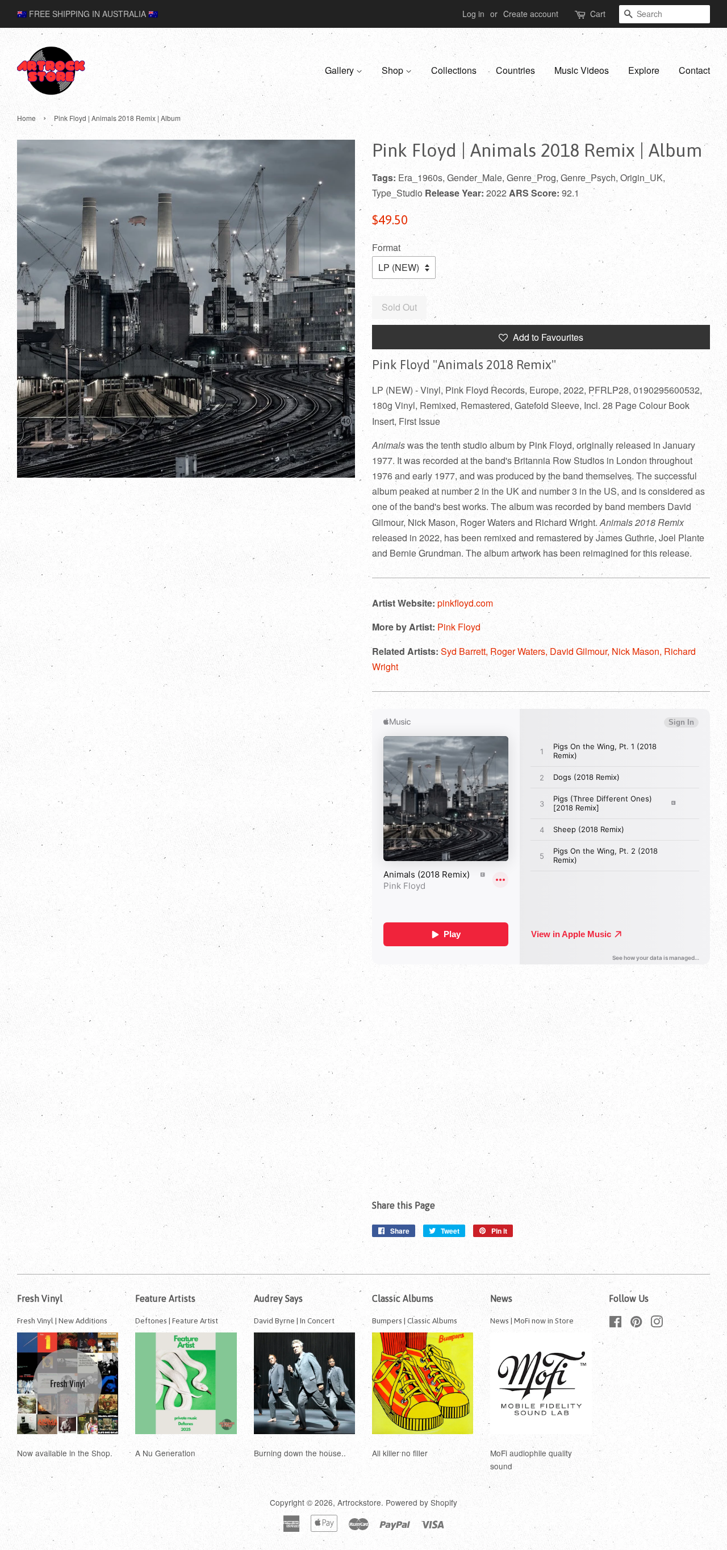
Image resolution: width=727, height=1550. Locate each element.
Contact (694, 70)
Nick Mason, (638, 651)
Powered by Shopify (421, 1502)
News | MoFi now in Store (532, 1320)
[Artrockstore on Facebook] (615, 1323)
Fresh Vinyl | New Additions (62, 1320)
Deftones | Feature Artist (176, 1320)
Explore (643, 70)
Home (26, 118)
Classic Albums (402, 1298)
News (501, 1298)
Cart (597, 13)
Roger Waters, (520, 651)
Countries (515, 70)
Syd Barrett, (465, 651)
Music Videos (581, 70)
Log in (473, 13)
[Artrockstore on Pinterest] (636, 1323)
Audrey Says (278, 1298)
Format (386, 247)
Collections (454, 70)
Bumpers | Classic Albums (414, 1320)
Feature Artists (165, 1298)
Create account (530, 13)
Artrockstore (359, 1502)
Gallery (340, 70)
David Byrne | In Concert (294, 1320)
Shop (394, 70)
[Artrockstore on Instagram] (656, 1323)
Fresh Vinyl (39, 1298)
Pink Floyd (459, 626)
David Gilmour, (581, 651)
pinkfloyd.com (465, 602)
